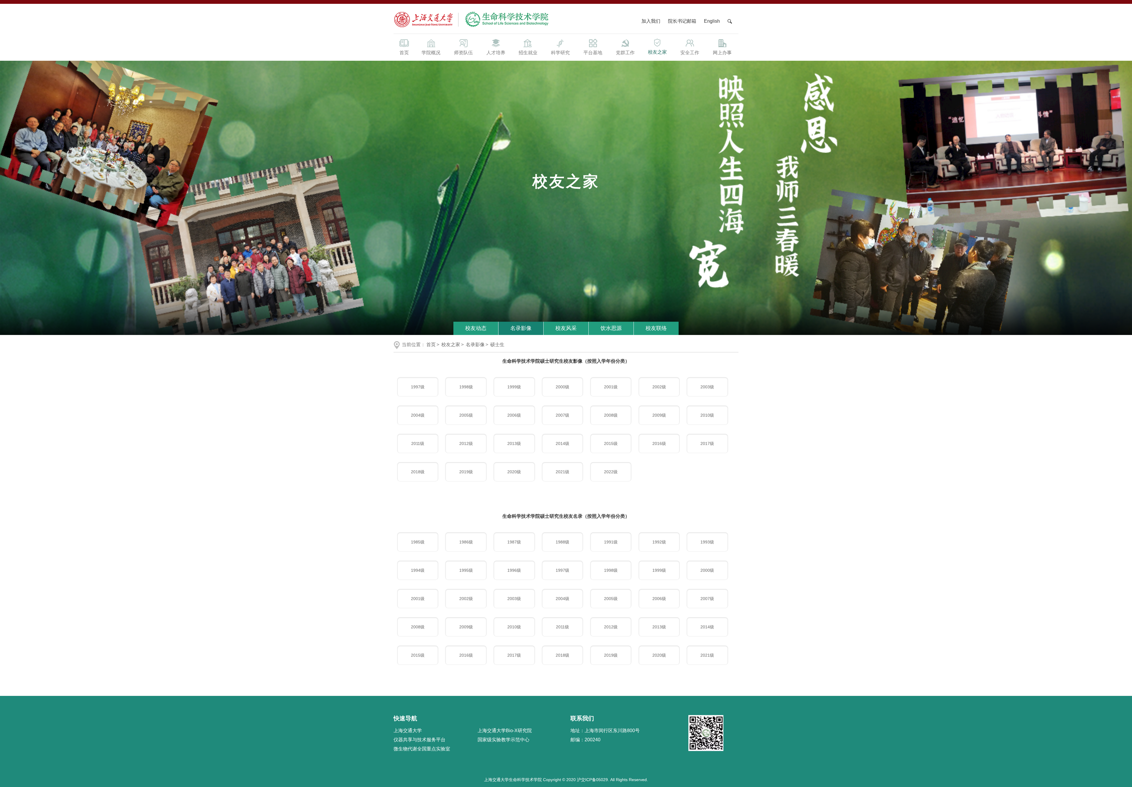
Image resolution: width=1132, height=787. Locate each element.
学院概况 (431, 52)
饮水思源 (611, 328)
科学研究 (560, 52)
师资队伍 (463, 52)
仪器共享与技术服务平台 (419, 739)
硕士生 (497, 344)
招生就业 (528, 52)
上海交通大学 (408, 730)
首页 (404, 52)
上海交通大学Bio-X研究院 (505, 730)
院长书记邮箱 (682, 21)
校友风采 (566, 328)
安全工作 (689, 52)
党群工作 (625, 52)
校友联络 (656, 328)
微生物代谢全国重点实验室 (422, 748)
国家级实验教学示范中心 (503, 739)
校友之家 (657, 52)
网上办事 (722, 52)
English (712, 21)
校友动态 (475, 328)
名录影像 (521, 328)
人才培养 (495, 52)
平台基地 (592, 52)
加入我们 (651, 21)
